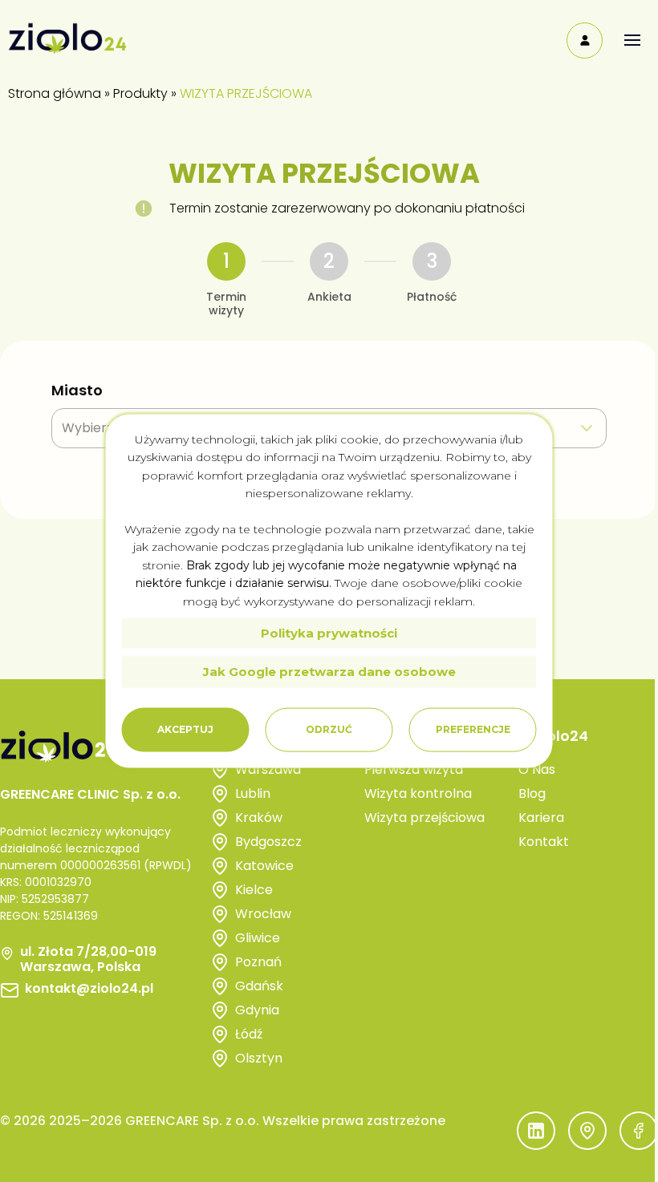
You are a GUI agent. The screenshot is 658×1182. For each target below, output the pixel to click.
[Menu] (632, 40)
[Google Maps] (587, 1130)
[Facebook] (638, 1130)
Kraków (258, 817)
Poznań (258, 962)
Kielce (254, 889)
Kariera (541, 817)
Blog (532, 793)
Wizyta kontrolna (418, 793)
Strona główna (54, 93)
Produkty (140, 93)
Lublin (252, 793)
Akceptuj (185, 729)
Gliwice (257, 938)
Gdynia (257, 1010)
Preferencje (473, 729)
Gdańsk (259, 986)
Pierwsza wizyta (413, 769)
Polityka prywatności (329, 633)
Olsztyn (258, 1058)
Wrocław (263, 914)
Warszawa (268, 769)
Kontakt (543, 841)
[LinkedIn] (536, 1130)
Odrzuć (329, 729)
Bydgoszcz (268, 841)
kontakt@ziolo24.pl (89, 989)
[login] (585, 40)
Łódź (248, 1034)
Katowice (264, 865)
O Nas (536, 769)
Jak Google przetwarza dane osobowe (329, 671)
